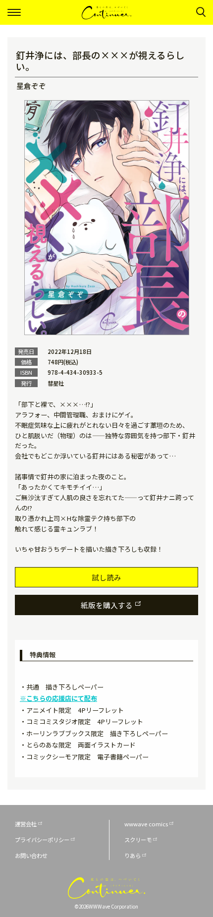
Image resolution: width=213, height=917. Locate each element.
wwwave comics (146, 824)
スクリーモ (138, 840)
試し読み (106, 577)
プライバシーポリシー (42, 840)
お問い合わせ (31, 856)
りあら (132, 856)
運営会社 (26, 824)
